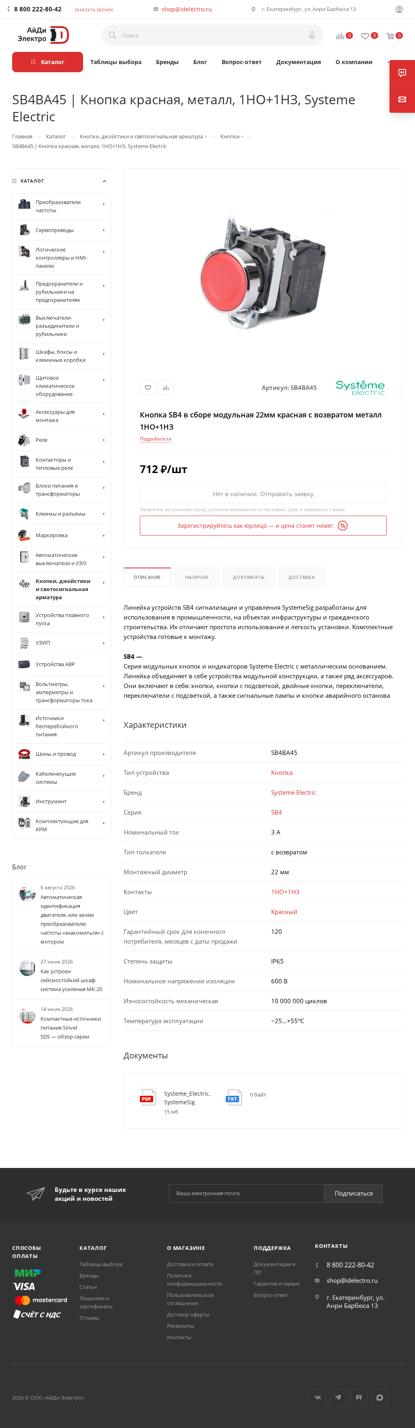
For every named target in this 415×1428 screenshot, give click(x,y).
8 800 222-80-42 (38, 9)
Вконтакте (317, 1397)
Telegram (338, 1397)
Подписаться (354, 1193)
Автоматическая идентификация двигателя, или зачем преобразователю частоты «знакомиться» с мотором (72, 919)
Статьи (88, 1286)
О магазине (186, 1248)
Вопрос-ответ (271, 1295)
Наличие (197, 577)
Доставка (301, 577)
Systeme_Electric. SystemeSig (187, 1098)
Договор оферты (188, 1314)
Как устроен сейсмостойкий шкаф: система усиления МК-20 (71, 980)
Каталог (93, 1248)
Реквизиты (180, 1325)
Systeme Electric (293, 792)
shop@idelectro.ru (187, 9)
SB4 (276, 812)
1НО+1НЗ (285, 892)
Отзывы (89, 1317)
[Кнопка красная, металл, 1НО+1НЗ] (263, 271)
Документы (248, 577)
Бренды (89, 1275)
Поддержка (272, 1248)
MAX (379, 1397)
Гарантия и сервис (277, 1283)
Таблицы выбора (100, 1264)
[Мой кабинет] (399, 10)
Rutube (359, 1397)
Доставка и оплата (190, 1264)
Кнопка (282, 772)
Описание (147, 577)
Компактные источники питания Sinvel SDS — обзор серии (71, 1027)
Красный (284, 912)
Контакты (179, 1337)
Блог (19, 866)
